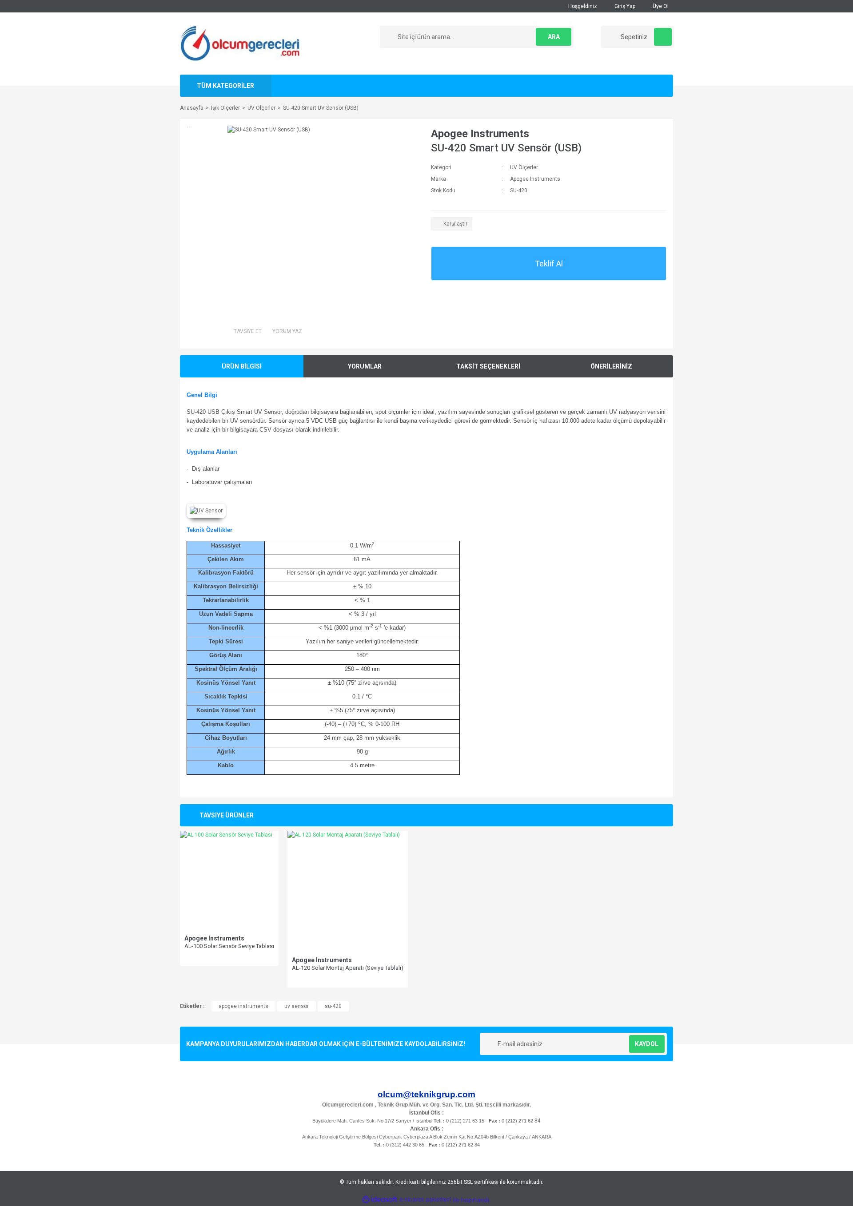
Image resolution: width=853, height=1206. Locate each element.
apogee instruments (243, 1006)
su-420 (333, 1006)
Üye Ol (660, 6)
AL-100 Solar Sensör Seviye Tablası (229, 946)
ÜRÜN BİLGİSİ (242, 366)
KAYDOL (646, 1043)
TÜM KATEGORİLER (225, 85)
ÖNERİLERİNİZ (611, 366)
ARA (554, 36)
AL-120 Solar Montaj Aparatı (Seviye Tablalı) (347, 967)
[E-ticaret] (425, 1200)
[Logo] (239, 43)
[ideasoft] (380, 1200)
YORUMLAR (365, 366)
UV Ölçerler (524, 167)
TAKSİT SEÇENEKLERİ (488, 366)
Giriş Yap (624, 6)
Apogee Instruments (480, 133)
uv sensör (296, 1006)
